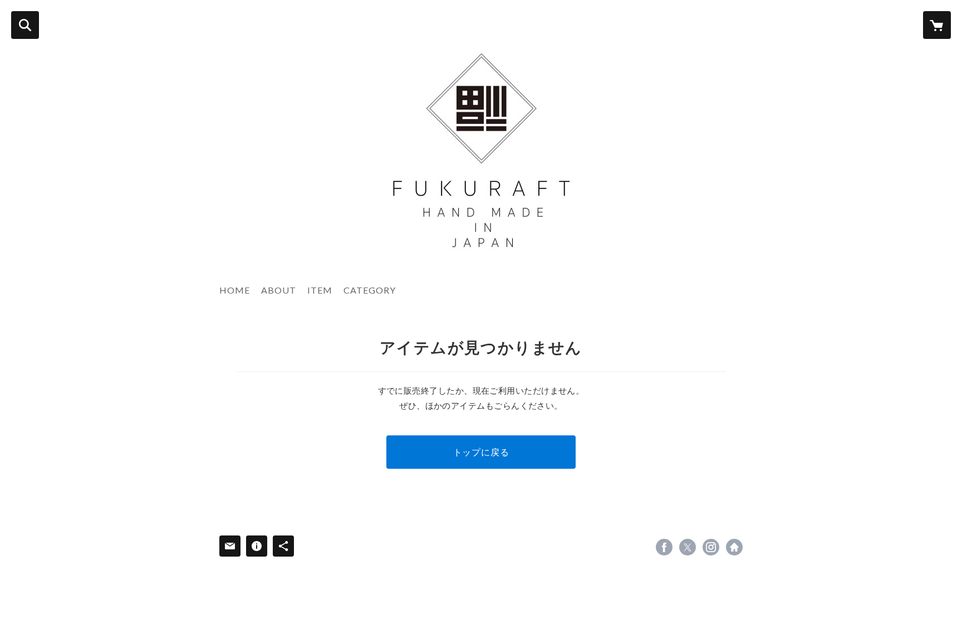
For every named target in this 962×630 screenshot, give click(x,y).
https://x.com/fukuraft (687, 547)
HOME (234, 290)
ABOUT (278, 290)
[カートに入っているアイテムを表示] (937, 25)
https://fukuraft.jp (734, 547)
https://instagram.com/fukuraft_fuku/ (711, 547)
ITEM (319, 290)
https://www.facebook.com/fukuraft (664, 547)
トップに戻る (481, 452)
